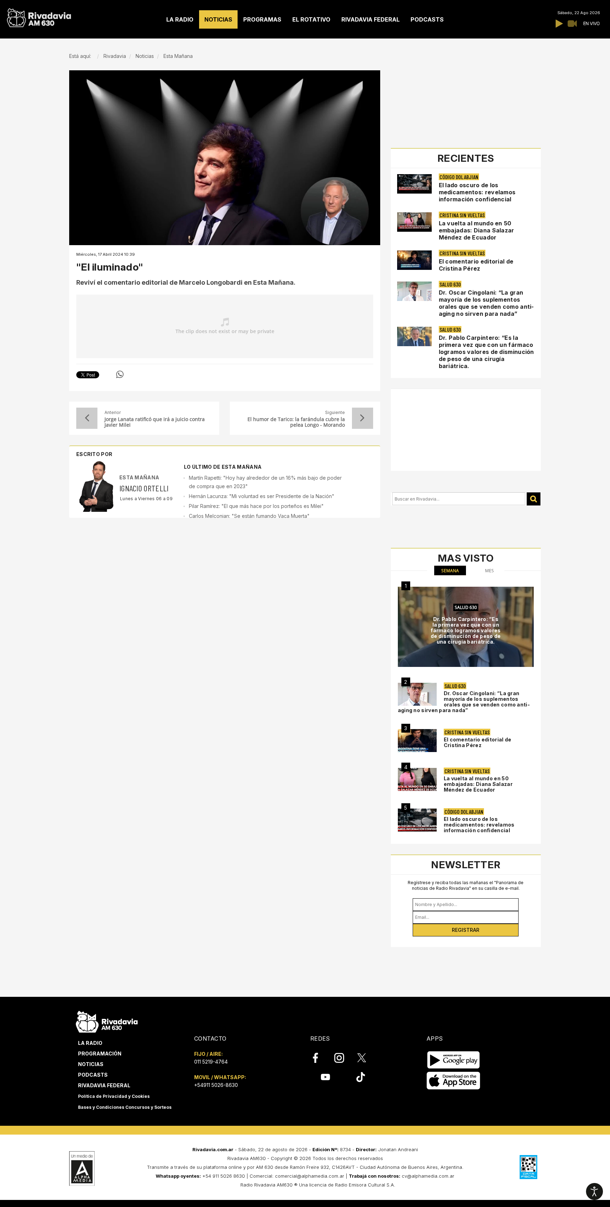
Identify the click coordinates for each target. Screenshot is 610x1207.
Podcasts (93, 1075)
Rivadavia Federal (104, 1085)
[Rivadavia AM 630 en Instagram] (343, 1058)
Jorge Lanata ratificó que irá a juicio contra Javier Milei (154, 422)
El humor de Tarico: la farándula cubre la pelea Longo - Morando (296, 422)
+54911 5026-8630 (216, 1085)
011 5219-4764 (211, 1062)
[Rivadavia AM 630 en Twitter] (366, 1058)
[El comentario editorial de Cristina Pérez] (417, 740)
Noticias (90, 1064)
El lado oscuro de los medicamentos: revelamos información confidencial (477, 192)
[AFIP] (528, 1167)
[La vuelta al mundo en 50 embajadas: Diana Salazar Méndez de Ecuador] (417, 779)
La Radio (90, 1043)
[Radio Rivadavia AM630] (38, 16)
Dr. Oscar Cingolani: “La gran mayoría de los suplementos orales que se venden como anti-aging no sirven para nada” (486, 303)
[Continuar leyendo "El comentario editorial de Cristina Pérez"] (414, 260)
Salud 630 (450, 284)
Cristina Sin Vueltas (462, 215)
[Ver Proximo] (362, 418)
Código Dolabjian (458, 176)
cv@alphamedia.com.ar (428, 1176)
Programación (99, 1054)
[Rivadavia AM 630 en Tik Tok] (361, 1077)
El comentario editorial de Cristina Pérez (476, 265)
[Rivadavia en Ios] (453, 1081)
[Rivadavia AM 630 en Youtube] (325, 1077)
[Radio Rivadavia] (106, 1021)
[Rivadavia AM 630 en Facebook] (319, 1058)
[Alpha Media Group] (82, 1168)
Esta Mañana (139, 477)
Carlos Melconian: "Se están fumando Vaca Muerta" (249, 516)
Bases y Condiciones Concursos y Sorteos (125, 1107)
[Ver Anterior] (86, 418)
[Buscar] (533, 498)
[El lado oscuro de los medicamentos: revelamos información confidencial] (417, 820)
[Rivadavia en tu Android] (453, 1060)
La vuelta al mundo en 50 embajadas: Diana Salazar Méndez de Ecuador (476, 230)
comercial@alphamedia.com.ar (309, 1176)
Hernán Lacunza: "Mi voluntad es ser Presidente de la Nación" (261, 496)
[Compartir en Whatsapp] (120, 374)
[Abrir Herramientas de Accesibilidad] (594, 1191)
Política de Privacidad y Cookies (114, 1096)
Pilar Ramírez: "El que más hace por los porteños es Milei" (256, 506)
